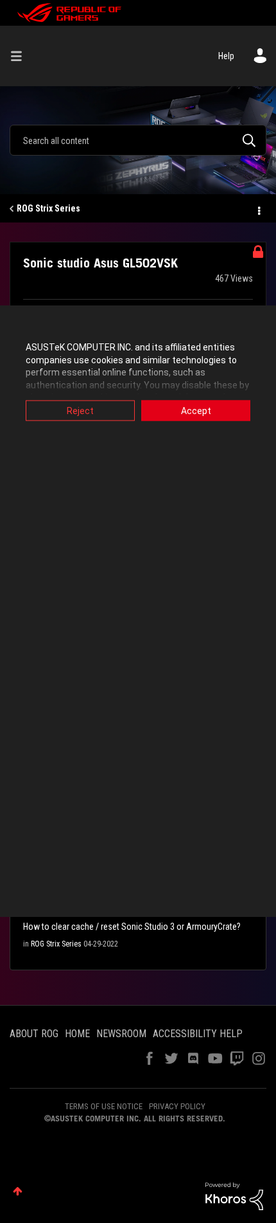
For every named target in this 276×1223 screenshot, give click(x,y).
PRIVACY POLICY (177, 1106)
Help (226, 56)
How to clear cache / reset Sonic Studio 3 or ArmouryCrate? (132, 926)
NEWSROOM (121, 1034)
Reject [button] (80, 411)
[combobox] (138, 140)
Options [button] (258, 208)
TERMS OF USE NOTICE (103, 1106)
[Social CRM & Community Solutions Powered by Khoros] (234, 1195)
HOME (77, 1034)
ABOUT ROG (34, 1034)
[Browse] (21, 56)
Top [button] (17, 1191)
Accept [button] (196, 411)
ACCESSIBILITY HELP (198, 1034)
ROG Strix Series (48, 208)
